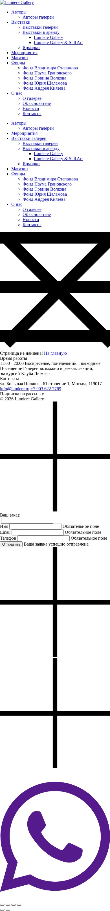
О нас (16, 93)
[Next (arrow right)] (8, 910)
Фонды (18, 62)
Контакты (32, 113)
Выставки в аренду (41, 32)
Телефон (8, 538)
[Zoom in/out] (19, 905)
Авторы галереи (38, 17)
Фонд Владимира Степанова (50, 67)
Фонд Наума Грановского (47, 72)
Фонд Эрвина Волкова (44, 78)
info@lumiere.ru (14, 388)
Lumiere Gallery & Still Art (58, 42)
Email (5, 532)
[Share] (8, 905)
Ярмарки (31, 47)
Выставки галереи (40, 27)
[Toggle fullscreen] (13, 905)
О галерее (32, 98)
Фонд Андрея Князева (44, 88)
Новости (31, 108)
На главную (55, 353)
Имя (4, 526)
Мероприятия (24, 52)
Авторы (19, 12)
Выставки (20, 22)
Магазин (19, 57)
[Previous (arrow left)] (2, 910)
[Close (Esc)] (2, 905)
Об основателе (37, 103)
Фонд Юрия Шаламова (45, 83)
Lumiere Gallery (48, 37)
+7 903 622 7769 (45, 388)
